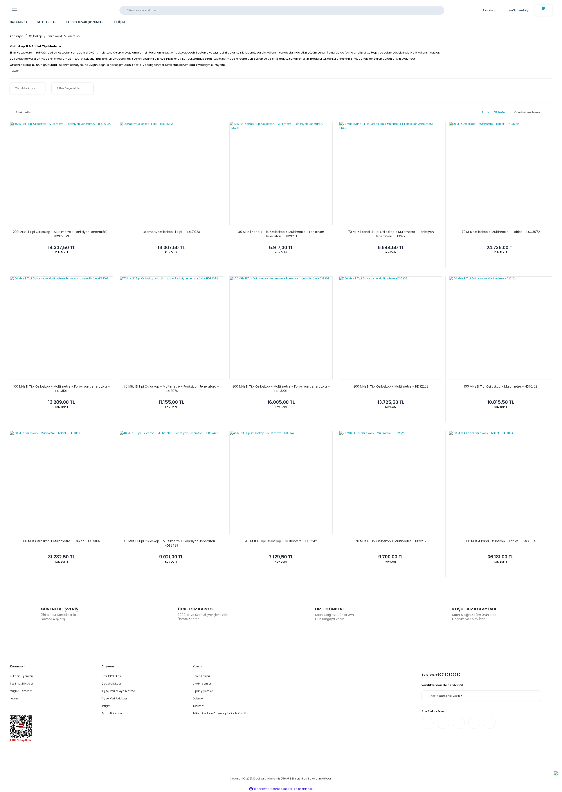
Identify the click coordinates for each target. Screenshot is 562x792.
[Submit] (534, 695)
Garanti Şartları (111, 713)
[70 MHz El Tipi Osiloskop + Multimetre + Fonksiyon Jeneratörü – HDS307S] (171, 328)
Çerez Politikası (111, 683)
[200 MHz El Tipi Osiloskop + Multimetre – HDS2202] (390, 328)
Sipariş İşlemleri (203, 691)
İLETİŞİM (119, 22)
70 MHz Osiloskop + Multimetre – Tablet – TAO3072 (500, 232)
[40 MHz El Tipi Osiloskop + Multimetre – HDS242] (281, 482)
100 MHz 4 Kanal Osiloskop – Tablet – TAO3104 (500, 541)
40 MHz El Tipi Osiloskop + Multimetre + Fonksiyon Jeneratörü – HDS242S (171, 543)
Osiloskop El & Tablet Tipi (64, 36)
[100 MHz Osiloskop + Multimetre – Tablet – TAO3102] (61, 482)
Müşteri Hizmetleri (21, 691)
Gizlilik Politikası (111, 676)
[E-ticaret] (280, 789)
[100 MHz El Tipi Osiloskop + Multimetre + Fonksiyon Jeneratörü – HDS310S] (61, 328)
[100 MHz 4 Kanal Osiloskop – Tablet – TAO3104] (500, 482)
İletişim (14, 698)
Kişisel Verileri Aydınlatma (118, 691)
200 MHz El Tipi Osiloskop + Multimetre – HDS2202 (390, 386)
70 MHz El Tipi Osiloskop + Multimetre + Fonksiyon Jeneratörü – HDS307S (171, 388)
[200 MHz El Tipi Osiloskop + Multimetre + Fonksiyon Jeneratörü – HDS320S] (281, 328)
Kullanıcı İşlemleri (21, 676)
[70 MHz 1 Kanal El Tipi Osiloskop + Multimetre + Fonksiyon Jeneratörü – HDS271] (390, 173)
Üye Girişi (523, 10)
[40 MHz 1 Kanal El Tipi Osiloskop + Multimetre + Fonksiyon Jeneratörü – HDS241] (281, 173)
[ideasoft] (258, 789)
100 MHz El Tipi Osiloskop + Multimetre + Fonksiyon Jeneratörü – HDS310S (61, 388)
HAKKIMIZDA (18, 22)
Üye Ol (511, 10)
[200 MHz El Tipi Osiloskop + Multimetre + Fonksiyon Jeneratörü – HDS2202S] (61, 173)
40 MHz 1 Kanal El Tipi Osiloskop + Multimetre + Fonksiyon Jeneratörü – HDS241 (281, 234)
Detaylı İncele (61, 263)
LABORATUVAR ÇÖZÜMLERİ (85, 22)
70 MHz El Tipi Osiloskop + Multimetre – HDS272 (391, 541)
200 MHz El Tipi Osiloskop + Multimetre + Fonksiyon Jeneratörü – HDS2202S (61, 234)
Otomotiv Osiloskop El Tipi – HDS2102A (171, 232)
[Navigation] (14, 10)
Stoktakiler (24, 112)
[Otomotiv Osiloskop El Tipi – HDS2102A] (171, 173)
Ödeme (198, 698)
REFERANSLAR (46, 22)
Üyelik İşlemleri (202, 683)
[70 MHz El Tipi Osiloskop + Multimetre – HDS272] (390, 482)
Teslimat (198, 706)
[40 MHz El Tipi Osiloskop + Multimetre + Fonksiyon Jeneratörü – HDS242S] (171, 482)
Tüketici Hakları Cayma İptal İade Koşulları (221, 713)
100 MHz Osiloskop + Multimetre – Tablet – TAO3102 (61, 541)
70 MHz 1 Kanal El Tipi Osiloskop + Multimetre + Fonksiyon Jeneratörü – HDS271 (391, 234)
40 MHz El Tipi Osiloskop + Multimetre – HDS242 (281, 541)
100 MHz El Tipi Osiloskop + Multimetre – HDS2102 (500, 386)
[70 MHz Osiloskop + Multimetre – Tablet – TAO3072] (500, 173)
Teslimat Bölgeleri (22, 683)
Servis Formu (201, 676)
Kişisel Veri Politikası (114, 698)
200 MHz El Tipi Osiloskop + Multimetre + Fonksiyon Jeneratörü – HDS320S (281, 388)
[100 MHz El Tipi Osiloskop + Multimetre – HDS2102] (500, 328)
